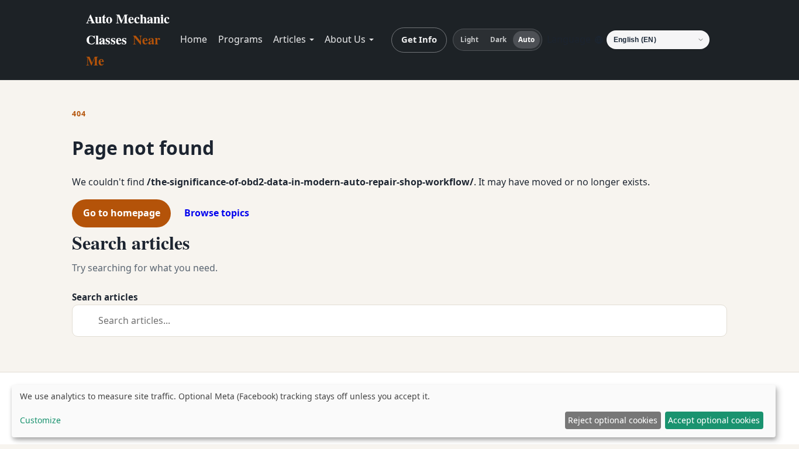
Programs (240, 39)
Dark (498, 39)
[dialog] (394, 411)
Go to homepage (121, 212)
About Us (345, 39)
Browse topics (216, 212)
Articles (289, 39)
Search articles (105, 297)
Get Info (419, 39)
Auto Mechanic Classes (128, 39)
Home (193, 39)
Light (469, 39)
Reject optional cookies (612, 420)
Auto (526, 39)
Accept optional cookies (714, 420)
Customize (40, 420)
